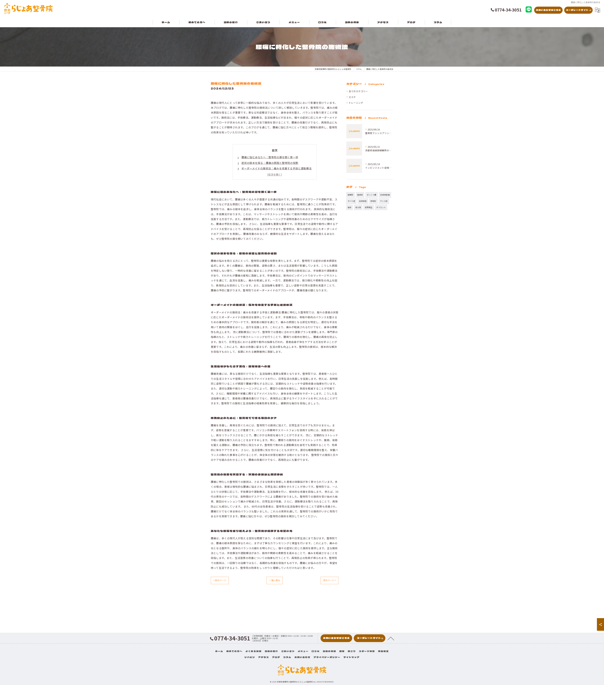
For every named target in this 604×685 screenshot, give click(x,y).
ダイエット (381, 207)
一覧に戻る (274, 580)
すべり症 (351, 201)
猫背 (349, 207)
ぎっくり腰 (371, 194)
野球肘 (373, 201)
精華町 (350, 194)
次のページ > (329, 580)
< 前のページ (219, 580)
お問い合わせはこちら (548, 9)
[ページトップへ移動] (391, 638)
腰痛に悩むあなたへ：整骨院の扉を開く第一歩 (269, 157)
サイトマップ (352, 657)
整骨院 (360, 194)
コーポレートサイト (577, 9)
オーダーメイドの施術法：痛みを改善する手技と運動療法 (276, 168)
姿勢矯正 (368, 207)
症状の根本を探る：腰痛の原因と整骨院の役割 (269, 163)
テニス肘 (384, 201)
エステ (352, 97)
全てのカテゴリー (358, 91)
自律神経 (363, 201)
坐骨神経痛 (385, 194)
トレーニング (356, 102)
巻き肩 (358, 207)
